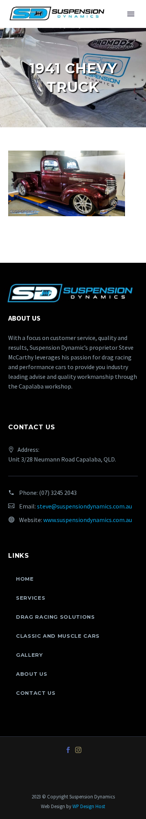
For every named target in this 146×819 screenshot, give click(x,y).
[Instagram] (78, 750)
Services (30, 598)
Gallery (29, 655)
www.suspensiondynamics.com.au (87, 520)
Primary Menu (131, 14)
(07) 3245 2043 (58, 492)
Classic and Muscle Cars (58, 636)
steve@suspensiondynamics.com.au (84, 506)
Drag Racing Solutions (55, 617)
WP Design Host (88, 806)
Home (25, 579)
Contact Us (36, 693)
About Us (31, 674)
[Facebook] (68, 750)
